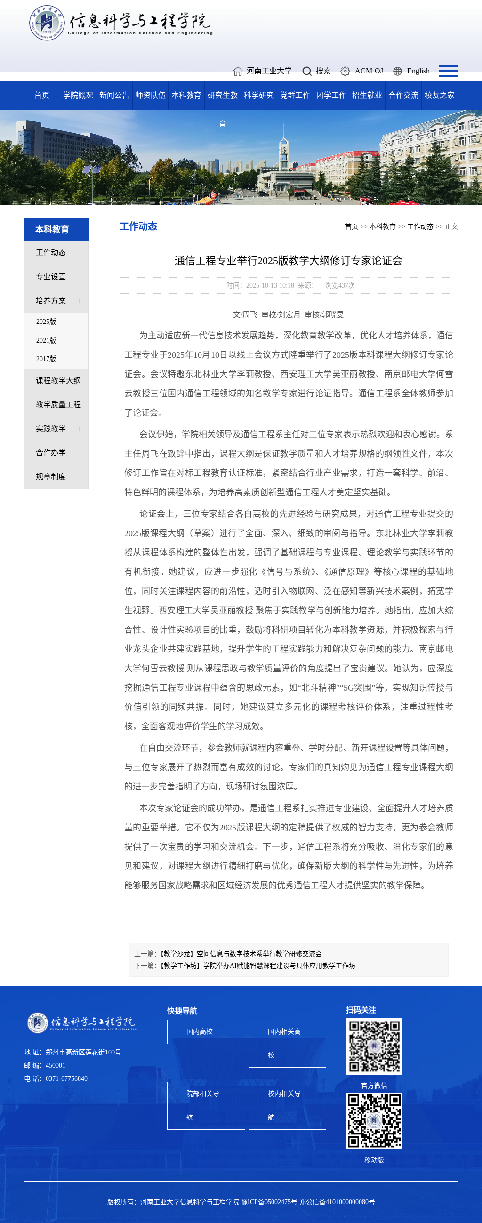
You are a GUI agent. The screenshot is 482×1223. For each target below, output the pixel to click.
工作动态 (51, 253)
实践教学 (51, 429)
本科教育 (186, 95)
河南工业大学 (269, 71)
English (418, 71)
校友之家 (440, 95)
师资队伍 (151, 95)
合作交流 (403, 95)
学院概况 (78, 95)
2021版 (46, 340)
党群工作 (295, 95)
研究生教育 (223, 109)
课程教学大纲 (58, 381)
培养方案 (51, 301)
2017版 (46, 358)
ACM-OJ (369, 71)
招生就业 (367, 95)
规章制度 (51, 477)
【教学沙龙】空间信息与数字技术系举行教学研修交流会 (241, 953)
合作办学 (51, 453)
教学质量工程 (58, 405)
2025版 (46, 321)
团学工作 (331, 95)
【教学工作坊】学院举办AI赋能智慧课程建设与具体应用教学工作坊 (258, 965)
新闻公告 (114, 95)
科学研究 (259, 95)
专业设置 (51, 277)
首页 (41, 95)
